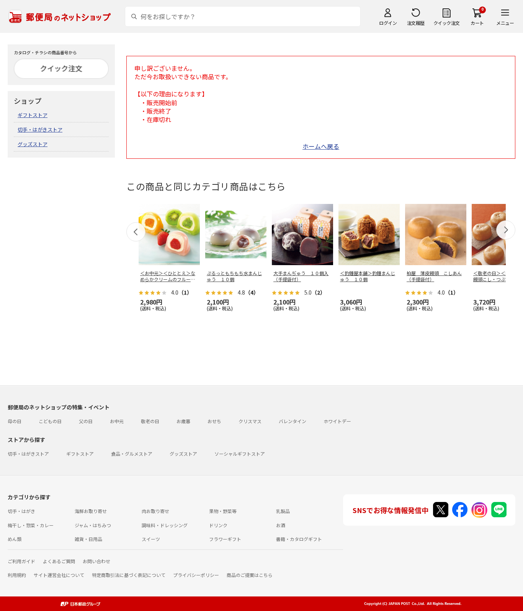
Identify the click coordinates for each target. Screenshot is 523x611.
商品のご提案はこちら (250, 575)
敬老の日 (150, 421)
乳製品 (283, 511)
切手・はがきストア (40, 129)
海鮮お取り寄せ (91, 511)
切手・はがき (21, 511)
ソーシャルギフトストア (239, 453)
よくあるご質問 (59, 561)
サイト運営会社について (59, 575)
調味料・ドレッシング (165, 525)
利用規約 (17, 575)
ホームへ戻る (320, 146)
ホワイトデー (337, 421)
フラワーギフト (225, 539)
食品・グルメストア (131, 453)
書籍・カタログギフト (299, 539)
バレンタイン (292, 421)
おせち (214, 421)
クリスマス (250, 421)
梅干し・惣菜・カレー (31, 525)
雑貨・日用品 (88, 539)
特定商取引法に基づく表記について (128, 575)
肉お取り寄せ (155, 511)
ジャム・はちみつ (93, 525)
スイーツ (151, 539)
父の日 (86, 421)
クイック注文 (446, 23)
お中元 (117, 421)
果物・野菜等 (223, 511)
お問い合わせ (96, 561)
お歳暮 (183, 421)
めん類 (14, 539)
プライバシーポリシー (196, 575)
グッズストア (32, 144)
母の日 (14, 421)
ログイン (388, 23)
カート (477, 23)
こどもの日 (50, 421)
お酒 (280, 525)
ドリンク (218, 525)
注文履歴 (416, 23)
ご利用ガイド (21, 561)
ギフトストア (32, 115)
